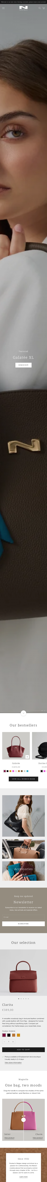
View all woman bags (23, 779)
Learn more (23, 1176)
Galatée (16, 763)
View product (9, 1138)
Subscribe (23, 924)
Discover (23, 365)
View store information (13, 1063)
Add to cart (23, 1049)
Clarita (7, 1005)
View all (23, 819)
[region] (23, 358)
